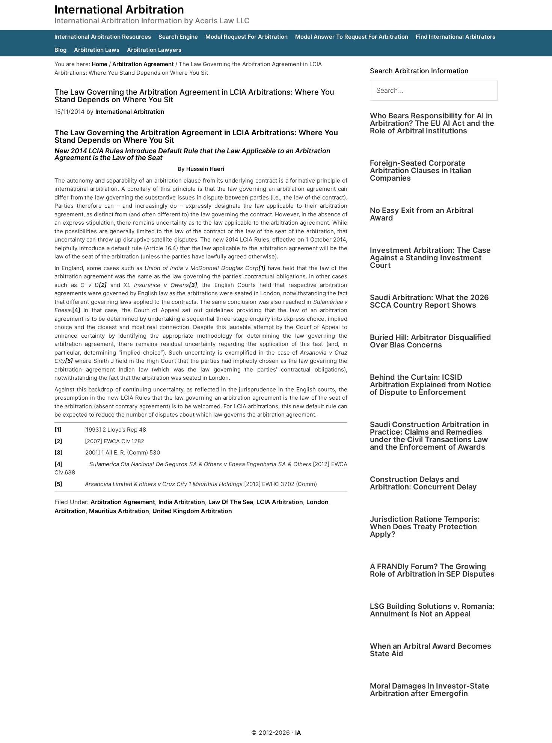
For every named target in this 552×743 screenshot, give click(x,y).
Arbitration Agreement (122, 502)
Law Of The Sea (230, 502)
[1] (58, 429)
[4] (76, 310)
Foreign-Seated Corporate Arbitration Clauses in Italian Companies (421, 171)
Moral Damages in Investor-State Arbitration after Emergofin (429, 689)
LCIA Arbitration (279, 502)
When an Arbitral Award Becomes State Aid (430, 650)
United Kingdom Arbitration (192, 511)
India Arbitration (181, 502)
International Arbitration (119, 9)
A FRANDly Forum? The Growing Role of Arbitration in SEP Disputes (432, 570)
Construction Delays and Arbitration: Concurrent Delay (423, 483)
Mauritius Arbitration (119, 511)
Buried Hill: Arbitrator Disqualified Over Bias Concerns (430, 341)
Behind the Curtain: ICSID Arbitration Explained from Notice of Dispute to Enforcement (430, 385)
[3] (58, 452)
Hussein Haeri (205, 168)
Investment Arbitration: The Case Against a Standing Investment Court (430, 258)
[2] (58, 441)
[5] (58, 484)
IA (298, 732)
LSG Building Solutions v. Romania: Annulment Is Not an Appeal (432, 610)
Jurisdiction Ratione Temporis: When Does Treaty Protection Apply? (425, 527)
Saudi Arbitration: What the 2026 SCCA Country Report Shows (429, 301)
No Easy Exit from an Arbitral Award (421, 214)
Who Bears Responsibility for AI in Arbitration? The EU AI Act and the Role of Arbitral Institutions (432, 123)
